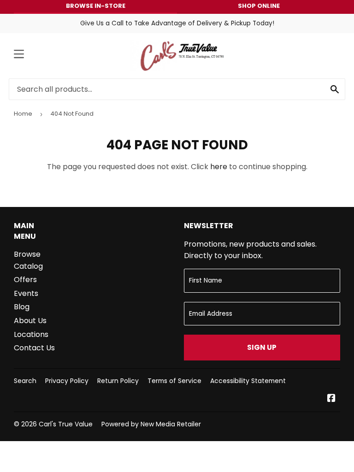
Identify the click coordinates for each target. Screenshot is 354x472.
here (218, 166)
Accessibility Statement (248, 380)
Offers (25, 279)
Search (25, 380)
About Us (30, 320)
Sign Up (262, 347)
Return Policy (118, 380)
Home (23, 113)
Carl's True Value (66, 424)
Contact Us (34, 347)
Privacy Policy (66, 380)
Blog (22, 306)
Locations (31, 334)
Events (26, 293)
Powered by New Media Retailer (151, 424)
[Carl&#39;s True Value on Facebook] (331, 399)
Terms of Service (174, 380)
